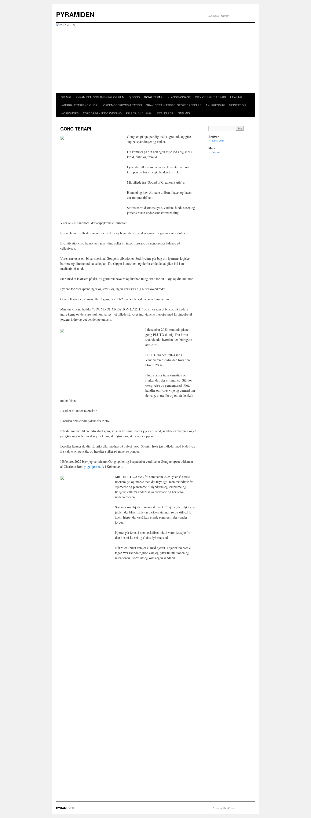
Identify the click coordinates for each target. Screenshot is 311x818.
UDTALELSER (164, 113)
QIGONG (134, 97)
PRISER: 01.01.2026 (138, 113)
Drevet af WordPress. (223, 808)
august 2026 (218, 140)
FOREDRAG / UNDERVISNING (102, 113)
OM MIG (66, 97)
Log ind (216, 152)
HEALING (236, 97)
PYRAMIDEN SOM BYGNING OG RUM (100, 97)
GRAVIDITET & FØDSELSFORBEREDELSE (173, 105)
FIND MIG (184, 113)
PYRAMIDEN (75, 14)
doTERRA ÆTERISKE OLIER (79, 105)
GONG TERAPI (153, 97)
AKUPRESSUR (215, 105)
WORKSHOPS (70, 113)
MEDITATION (237, 105)
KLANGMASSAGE (179, 97)
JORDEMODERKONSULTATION (122, 105)
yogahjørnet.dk (94, 466)
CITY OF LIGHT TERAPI (210, 97)
